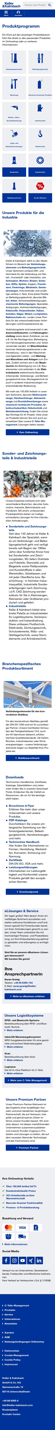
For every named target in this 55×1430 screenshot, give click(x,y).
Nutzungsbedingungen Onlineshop (24, 1341)
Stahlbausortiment (14, 198)
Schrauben (12, 280)
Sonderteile (14, 172)
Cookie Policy (12, 1359)
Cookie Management (17, 1355)
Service (9, 1314)
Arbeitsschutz (40, 121)
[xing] (31, 1260)
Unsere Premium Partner (26, 1099)
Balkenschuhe (14, 317)
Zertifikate (15, 860)
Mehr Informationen (16, 1244)
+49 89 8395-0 (10, 1400)
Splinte (23, 283)
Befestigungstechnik (40, 69)
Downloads (15, 777)
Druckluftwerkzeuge (29, 401)
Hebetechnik (40, 146)
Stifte (14, 283)
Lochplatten (40, 313)
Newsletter (11, 1323)
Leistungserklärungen (23, 867)
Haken (40, 310)
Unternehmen (12, 1318)
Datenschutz (12, 1350)
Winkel (28, 313)
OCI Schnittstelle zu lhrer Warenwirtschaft (20, 1197)
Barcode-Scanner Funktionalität (24, 1202)
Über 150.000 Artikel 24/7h (21, 1186)
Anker (14, 300)
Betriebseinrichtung (17, 411)
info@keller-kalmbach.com (17, 1405)
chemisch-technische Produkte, (24, 404)
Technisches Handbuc (23, 841)
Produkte (10, 1309)
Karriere (9, 1332)
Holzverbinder (27, 310)
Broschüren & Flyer (21, 805)
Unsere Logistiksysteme (24, 1015)
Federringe (18, 287)
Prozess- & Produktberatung (22, 1207)
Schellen (10, 313)
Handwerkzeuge (23, 397)
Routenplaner (10, 1409)
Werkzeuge (14, 95)
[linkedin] (39, 1260)
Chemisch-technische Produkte (40, 95)
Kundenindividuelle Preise (21, 1190)
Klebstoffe (12, 310)
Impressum (11, 1364)
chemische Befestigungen (21, 303)
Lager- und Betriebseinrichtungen (14, 144)
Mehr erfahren (15, 1030)
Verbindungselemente (14, 69)
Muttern (23, 280)
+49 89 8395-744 (23, 982)
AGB (7, 1337)
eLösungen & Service (21, 911)
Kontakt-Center (11, 1414)
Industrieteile (40, 172)
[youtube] (23, 1260)
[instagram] (15, 1260)
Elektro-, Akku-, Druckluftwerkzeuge (14, 119)
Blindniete (31, 287)
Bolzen (33, 280)
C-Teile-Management (17, 1305)
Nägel (20, 313)
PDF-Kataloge (18, 820)
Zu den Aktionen (40, 198)
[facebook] (6, 1260)
